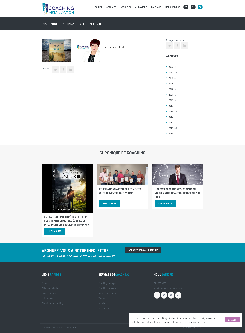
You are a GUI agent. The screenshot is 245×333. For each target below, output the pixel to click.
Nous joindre (172, 7)
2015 (171, 128)
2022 (171, 89)
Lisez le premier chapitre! (114, 47)
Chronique (141, 7)
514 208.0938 (160, 283)
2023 (171, 83)
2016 (171, 122)
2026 (171, 66)
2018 (171, 111)
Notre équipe (48, 298)
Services (111, 7)
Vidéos (101, 298)
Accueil (45, 283)
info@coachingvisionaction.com (169, 288)
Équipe (98, 7)
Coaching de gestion (108, 288)
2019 (171, 105)
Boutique (156, 7)
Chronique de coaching (52, 303)
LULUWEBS (199, 327)
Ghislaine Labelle (50, 288)
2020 (171, 100)
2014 (171, 133)
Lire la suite (54, 231)
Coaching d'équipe (107, 283)
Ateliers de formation (108, 293)
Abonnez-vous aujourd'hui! (143, 250)
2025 (171, 72)
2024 (171, 78)
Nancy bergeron (49, 293)
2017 (171, 116)
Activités (125, 7)
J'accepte (232, 320)
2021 (171, 94)
